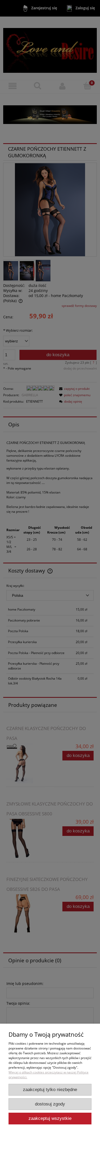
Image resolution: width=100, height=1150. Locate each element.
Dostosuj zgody (50, 1104)
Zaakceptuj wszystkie (50, 1118)
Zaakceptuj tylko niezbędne (50, 1089)
